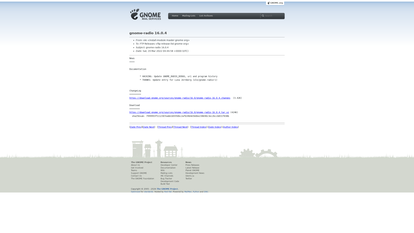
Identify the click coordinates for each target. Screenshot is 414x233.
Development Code (170, 181)
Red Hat (168, 192)
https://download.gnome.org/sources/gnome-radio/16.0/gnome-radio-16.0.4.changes (179, 98)
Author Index (230, 127)
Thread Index (198, 127)
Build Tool (165, 184)
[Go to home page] (150, 21)
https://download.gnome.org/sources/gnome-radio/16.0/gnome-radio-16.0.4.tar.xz (179, 112)
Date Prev (135, 127)
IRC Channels (167, 176)
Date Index (214, 127)
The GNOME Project (141, 162)
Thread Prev (165, 127)
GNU (206, 192)
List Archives (206, 16)
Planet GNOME (192, 170)
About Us (135, 165)
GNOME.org (276, 3)
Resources (166, 162)
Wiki (163, 170)
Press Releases (192, 165)
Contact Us (136, 176)
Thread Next (180, 127)
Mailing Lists (188, 16)
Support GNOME (139, 173)
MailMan (188, 192)
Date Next (148, 127)
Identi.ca (189, 176)
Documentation (168, 168)
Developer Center (169, 165)
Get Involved (137, 168)
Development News (194, 173)
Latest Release (192, 168)
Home (175, 16)
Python (196, 192)
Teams (134, 170)
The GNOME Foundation (142, 178)
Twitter (188, 178)
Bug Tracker (166, 178)
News (188, 162)
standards (148, 192)
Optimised (135, 192)
